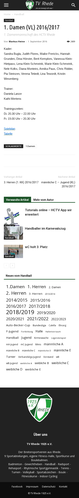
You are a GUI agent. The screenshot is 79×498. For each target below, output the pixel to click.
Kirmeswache (41, 337)
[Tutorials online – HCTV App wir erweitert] (13, 218)
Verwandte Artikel (17, 199)
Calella (52, 325)
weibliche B (42, 363)
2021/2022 (38, 319)
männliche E (62, 350)
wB (57, 357)
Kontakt (63, 486)
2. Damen (55, 287)
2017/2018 (39, 306)
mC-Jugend (27, 344)
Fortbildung (27, 331)
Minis (38, 344)
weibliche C (60, 363)
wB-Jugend (12, 363)
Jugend (26, 338)
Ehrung (62, 325)
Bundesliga (39, 325)
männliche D (44, 350)
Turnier (11, 357)
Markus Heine (17, 41)
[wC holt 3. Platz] (13, 251)
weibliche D (14, 369)
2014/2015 (17, 300)
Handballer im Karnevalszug (45, 228)
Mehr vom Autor (43, 199)
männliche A (53, 344)
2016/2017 (16, 306)
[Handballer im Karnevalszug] (13, 233)
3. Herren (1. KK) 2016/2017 (21, 182)
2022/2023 (58, 319)
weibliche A (26, 363)
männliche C (28, 350)
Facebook (17, 486)
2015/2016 (40, 300)
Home (7, 14)
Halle (39, 331)
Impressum (32, 486)
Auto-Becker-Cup (18, 325)
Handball (19, 14)
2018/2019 (20, 312)
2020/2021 (15, 319)
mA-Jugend (12, 344)
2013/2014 (50, 294)
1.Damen (30, 146)
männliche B (12, 350)
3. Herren (35, 293)
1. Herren (36, 287)
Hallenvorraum (53, 331)
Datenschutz (48, 486)
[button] (73, 5)
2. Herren (16, 293)
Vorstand (48, 357)
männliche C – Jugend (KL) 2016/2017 (58, 184)
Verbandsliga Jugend (29, 357)
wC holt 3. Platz (36, 247)
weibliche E (33, 369)
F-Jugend (12, 331)
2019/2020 (46, 313)
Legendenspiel (58, 338)
